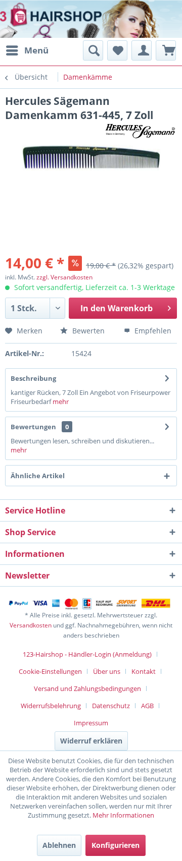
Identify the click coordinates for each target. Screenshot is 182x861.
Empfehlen (151, 330)
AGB (147, 705)
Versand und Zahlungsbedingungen (87, 688)
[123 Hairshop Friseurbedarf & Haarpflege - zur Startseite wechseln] (39, 20)
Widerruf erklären (91, 740)
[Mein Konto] (141, 50)
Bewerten (87, 330)
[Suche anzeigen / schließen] (93, 50)
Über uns (106, 671)
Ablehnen (59, 845)
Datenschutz (111, 705)
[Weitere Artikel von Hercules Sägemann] (141, 131)
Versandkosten (31, 625)
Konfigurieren (116, 845)
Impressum (91, 722)
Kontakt (143, 671)
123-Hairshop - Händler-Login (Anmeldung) (87, 654)
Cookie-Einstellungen (50, 671)
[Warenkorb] (166, 50)
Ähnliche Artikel (38, 475)
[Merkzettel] (117, 50)
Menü (36, 50)
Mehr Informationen (123, 815)
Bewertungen (33, 426)
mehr (60, 401)
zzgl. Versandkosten (64, 277)
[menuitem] (27, 50)
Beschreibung (33, 378)
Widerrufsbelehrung (51, 705)
